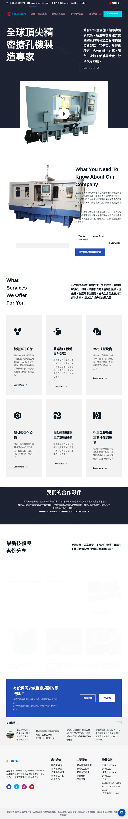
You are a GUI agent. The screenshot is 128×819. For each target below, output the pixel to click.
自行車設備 (56, 769)
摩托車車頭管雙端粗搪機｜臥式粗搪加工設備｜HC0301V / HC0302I (63, 667)
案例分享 (81, 779)
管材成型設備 (83, 772)
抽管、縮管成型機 (56, 582)
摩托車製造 (56, 765)
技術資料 (55, 779)
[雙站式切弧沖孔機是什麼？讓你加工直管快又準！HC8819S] (10, 735)
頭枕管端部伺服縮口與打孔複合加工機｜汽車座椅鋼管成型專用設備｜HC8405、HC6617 (108, 735)
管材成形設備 (76, 14)
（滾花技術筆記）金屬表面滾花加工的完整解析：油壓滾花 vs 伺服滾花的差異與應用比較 (78, 735)
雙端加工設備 (58, 14)
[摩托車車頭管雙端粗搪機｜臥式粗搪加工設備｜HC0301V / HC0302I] (64, 641)
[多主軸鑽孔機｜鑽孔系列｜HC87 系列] (24, 641)
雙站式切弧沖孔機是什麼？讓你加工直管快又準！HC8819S (23, 735)
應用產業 (42, 14)
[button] (64, 114)
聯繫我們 (81, 776)
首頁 (33, 14)
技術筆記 (93, 14)
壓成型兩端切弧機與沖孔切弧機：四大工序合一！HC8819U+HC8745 (48, 734)
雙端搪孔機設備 (84, 765)
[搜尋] (100, 14)
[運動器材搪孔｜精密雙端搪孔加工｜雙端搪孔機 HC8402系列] (104, 641)
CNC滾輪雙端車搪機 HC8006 (102, 612)
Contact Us (112, 14)
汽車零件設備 (57, 772)
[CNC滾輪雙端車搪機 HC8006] (104, 589)
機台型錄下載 (57, 776)
